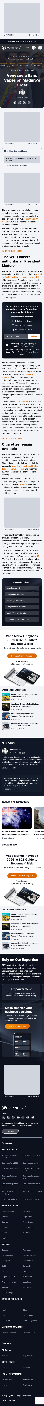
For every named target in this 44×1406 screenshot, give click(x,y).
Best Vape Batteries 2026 (9, 1177)
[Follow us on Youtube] (3, 1117)
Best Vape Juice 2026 (31, 1163)
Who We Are (6, 1356)
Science (5, 1222)
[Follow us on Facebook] (14, 102)
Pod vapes (27, 1250)
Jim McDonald (23, 97)
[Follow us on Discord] (18, 1117)
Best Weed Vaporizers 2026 (10, 1185)
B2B (3, 1305)
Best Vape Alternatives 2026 (31, 1169)
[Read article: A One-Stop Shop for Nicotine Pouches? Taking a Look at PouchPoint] (6, 716)
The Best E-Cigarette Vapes (9, 1156)
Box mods (27, 1266)
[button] (27, 47)
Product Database (9, 1333)
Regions (5, 1227)
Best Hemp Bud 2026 (10, 1199)
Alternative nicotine (9, 1282)
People (4, 1233)
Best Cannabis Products (32, 1184)
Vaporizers (6, 1271)
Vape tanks (27, 1282)
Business (26, 1233)
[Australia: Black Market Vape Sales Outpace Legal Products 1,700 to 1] (17, 818)
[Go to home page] (11, 48)
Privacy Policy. (28, 346)
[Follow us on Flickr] (32, 1117)
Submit (34, 336)
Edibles (4, 1266)
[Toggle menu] (40, 48)
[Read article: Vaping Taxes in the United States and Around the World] (6, 697)
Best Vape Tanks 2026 (10, 1168)
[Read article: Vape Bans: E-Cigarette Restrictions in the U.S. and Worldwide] (6, 707)
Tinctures (5, 1287)
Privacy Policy (7, 1380)
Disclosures (27, 1385)
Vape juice (6, 1261)
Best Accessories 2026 (31, 1199)
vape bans (23, 484)
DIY (24, 1305)
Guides (4, 1315)
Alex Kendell (17, 719)
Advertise (26, 1368)
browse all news (9, 845)
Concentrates (28, 1261)
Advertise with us (33, 35)
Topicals (5, 1250)
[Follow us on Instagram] (8, 1117)
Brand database (29, 1333)
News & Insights (24, 56)
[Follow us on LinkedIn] (24, 102)
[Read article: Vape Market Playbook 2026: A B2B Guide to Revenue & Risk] (6, 726)
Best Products (9, 1149)
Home (15, 56)
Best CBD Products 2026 (32, 1191)
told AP (36, 556)
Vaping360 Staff (18, 729)
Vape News (27, 1211)
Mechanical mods (29, 1277)
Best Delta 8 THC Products (8, 1193)
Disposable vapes (8, 1277)
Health (4, 1238)
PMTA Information (30, 1227)
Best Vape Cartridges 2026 (31, 1177)
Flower (25, 1271)
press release (22, 401)
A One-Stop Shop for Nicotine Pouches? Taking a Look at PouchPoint (22, 716)
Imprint (4, 1385)
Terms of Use (28, 1380)
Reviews (6, 1244)
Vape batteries (7, 1255)
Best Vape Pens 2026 (10, 1163)
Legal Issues (27, 1217)
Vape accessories (29, 1255)
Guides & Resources (12, 1299)
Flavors (5, 1217)
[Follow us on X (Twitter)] (19, 102)
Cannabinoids (28, 1315)
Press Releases (28, 1222)
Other (25, 1310)
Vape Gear (6, 1321)
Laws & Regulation (9, 1211)
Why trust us (28, 1356)
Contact (5, 1368)
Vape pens (27, 1287)
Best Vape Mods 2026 (31, 1155)
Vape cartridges (8, 1293)
